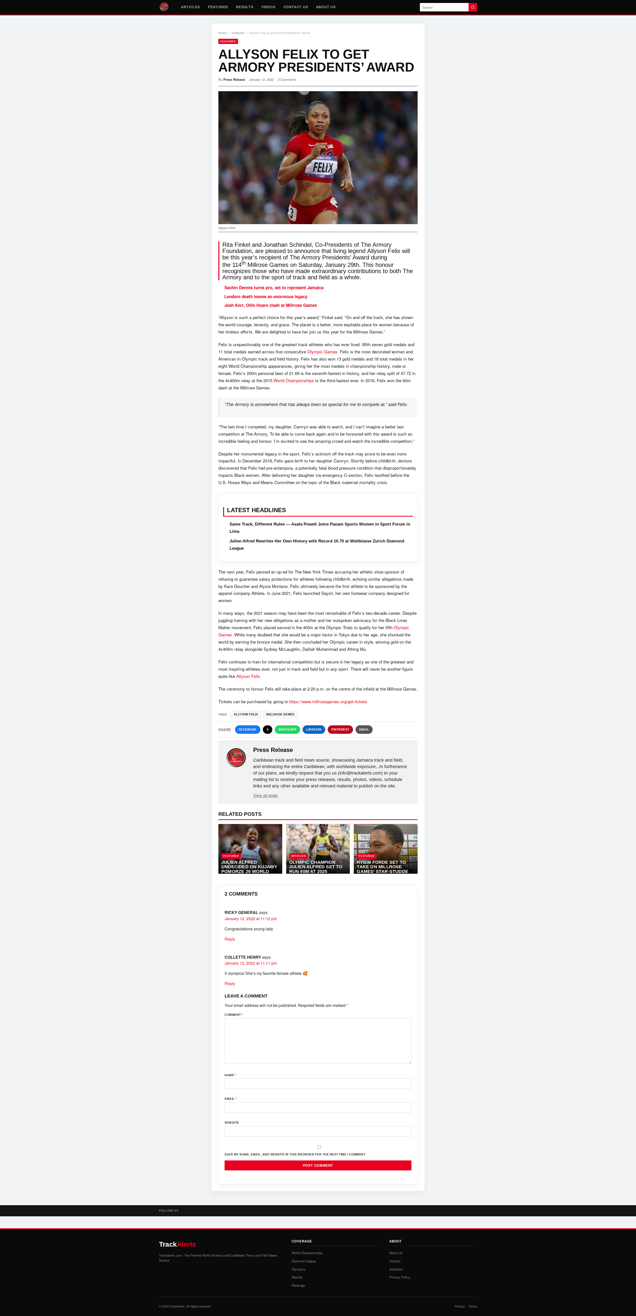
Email (364, 729)
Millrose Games (280, 714)
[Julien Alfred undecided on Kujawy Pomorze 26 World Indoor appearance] (250, 849)
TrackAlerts (177, 1306)
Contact (394, 1261)
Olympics (298, 1269)
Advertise (396, 1269)
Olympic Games (322, 351)
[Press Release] (236, 757)
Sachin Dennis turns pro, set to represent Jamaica (273, 287)
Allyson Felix (248, 676)
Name (230, 1075)
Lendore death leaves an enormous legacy (265, 296)
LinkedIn (313, 729)
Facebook (248, 729)
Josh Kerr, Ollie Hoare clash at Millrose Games (270, 305)
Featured (218, 7)
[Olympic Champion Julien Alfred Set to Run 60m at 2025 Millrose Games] (318, 849)
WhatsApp (287, 729)
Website (232, 1122)
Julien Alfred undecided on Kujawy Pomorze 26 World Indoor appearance (249, 869)
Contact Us (295, 7)
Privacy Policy (399, 1277)
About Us (326, 7)
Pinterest (340, 729)
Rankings (298, 1285)
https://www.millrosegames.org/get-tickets (328, 701)
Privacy (460, 1306)
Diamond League (304, 1261)
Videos (268, 7)
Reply (230, 939)
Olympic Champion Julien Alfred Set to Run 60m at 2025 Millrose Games (316, 869)
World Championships (294, 380)
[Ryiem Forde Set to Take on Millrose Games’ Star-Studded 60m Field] (386, 849)
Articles (190, 7)
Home (222, 33)
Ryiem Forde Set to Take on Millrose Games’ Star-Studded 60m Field (384, 869)
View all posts (265, 795)
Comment (234, 1014)
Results (244, 7)
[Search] (473, 7)
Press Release (234, 79)
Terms (473, 1306)
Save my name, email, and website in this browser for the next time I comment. (295, 1154)
